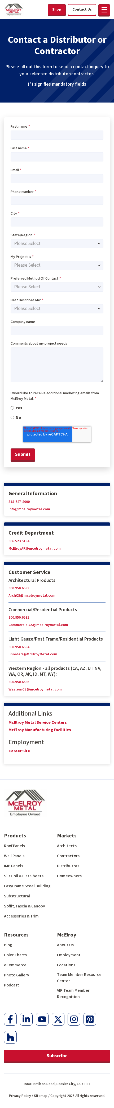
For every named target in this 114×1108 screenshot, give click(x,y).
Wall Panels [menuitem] (14, 856)
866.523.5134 (18, 541)
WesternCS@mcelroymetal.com (35, 689)
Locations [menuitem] (66, 965)
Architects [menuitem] (67, 846)
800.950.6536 (18, 682)
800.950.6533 (18, 588)
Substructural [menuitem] (17, 896)
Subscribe (57, 1056)
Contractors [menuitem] (68, 856)
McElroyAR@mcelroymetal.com (34, 548)
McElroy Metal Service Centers (37, 722)
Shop (56, 9)
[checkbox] (57, 413)
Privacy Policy (20, 1095)
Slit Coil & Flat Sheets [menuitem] (23, 876)
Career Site (19, 751)
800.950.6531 (18, 617)
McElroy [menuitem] (66, 935)
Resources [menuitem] (16, 935)
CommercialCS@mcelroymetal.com (38, 625)
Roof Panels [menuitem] (14, 846)
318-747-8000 (19, 501)
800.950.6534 (18, 647)
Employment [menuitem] (69, 955)
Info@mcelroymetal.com (29, 509)
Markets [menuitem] (67, 836)
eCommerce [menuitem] (15, 965)
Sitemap (40, 1095)
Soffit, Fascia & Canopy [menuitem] (24, 906)
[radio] (57, 408)
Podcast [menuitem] (11, 985)
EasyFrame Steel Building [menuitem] (27, 886)
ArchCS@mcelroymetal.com (31, 595)
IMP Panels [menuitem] (13, 866)
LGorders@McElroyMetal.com (32, 654)
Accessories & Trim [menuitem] (21, 916)
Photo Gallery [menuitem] (16, 975)
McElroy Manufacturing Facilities (39, 730)
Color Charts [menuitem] (15, 955)
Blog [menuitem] (8, 945)
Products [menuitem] (15, 836)
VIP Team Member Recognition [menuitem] (73, 994)
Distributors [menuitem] (68, 866)
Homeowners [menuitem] (69, 876)
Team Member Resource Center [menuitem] (79, 978)
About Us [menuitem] (65, 945)
